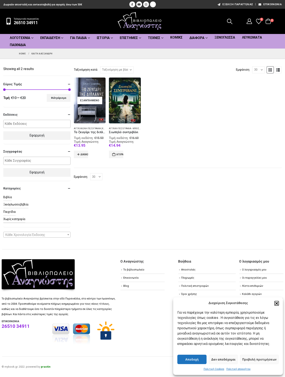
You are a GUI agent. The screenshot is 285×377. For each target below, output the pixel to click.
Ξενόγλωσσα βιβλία (15, 204)
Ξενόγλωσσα (224, 37)
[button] (277, 303)
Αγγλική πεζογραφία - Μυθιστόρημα (128, 128)
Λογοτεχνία (20, 38)
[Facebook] (132, 4)
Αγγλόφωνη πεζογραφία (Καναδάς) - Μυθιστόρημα (102, 128)
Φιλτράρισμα (58, 97)
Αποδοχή (192, 359)
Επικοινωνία (272, 4)
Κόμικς (176, 37)
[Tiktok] (153, 4)
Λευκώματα (252, 37)
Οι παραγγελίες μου (254, 277)
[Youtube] (139, 4)
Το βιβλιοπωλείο (133, 269)
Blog (126, 285)
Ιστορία (103, 38)
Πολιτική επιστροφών (195, 285)
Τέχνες (154, 38)
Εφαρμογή (36, 135)
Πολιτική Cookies (214, 369)
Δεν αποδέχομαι (223, 359)
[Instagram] (146, 4)
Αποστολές (188, 269)
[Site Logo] (140, 21)
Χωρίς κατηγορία (14, 219)
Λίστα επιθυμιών (252, 285)
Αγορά (119, 154)
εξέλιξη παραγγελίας (237, 4)
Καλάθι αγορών (252, 294)
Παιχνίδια (18, 45)
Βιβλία (7, 197)
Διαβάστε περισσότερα (84, 154)
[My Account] (249, 21)
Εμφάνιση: (243, 69)
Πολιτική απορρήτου (238, 369)
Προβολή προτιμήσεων (259, 359)
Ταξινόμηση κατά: (86, 69)
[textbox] (38, 123)
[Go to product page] (125, 101)
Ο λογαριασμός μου (254, 269)
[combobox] (37, 235)
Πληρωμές (187, 277)
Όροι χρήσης (189, 294)
